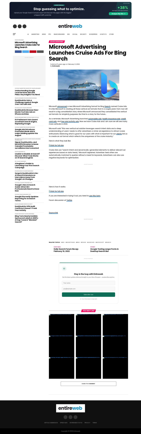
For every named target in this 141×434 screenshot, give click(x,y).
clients (119, 134)
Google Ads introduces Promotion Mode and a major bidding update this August (26, 132)
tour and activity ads (70, 121)
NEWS (44, 34)
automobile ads (95, 119)
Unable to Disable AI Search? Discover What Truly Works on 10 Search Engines (27, 156)
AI (28, 34)
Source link (53, 213)
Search (107, 106)
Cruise (83, 242)
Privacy (87, 423)
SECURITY (83, 34)
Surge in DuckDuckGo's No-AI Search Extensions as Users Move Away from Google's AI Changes (27, 176)
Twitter (69, 200)
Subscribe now (88, 294)
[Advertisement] (29, 71)
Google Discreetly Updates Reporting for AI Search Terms (26, 199)
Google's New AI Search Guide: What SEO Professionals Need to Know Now (27, 188)
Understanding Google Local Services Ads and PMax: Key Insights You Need (27, 93)
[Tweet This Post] (25, 51)
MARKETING (35, 34)
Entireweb (56, 66)
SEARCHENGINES (59, 34)
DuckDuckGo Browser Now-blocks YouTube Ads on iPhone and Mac (27, 112)
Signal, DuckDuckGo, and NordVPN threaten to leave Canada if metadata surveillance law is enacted (27, 145)
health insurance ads (111, 119)
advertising (70, 242)
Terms (95, 423)
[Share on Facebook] (18, 51)
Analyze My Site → (118, 14)
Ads (63, 242)
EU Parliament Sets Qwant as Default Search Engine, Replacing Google (26, 122)
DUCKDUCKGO (28, 98)
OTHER (111, 34)
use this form (94, 196)
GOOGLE (17, 88)
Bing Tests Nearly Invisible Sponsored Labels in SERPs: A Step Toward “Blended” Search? (26, 219)
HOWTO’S (103, 34)
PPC (49, 34)
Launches (91, 242)
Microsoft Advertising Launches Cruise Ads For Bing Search (27, 45)
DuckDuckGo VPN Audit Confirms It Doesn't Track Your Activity (26, 208)
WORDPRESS (93, 34)
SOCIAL (75, 34)
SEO (68, 34)
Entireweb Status (76, 423)
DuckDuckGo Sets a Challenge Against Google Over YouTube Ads (26, 102)
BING (25, 117)
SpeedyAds (63, 423)
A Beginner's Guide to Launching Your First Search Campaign (27, 166)
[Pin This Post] (33, 51)
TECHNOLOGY (18, 140)
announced (62, 106)
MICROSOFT (22, 214)
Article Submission (51, 423)
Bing (78, 242)
